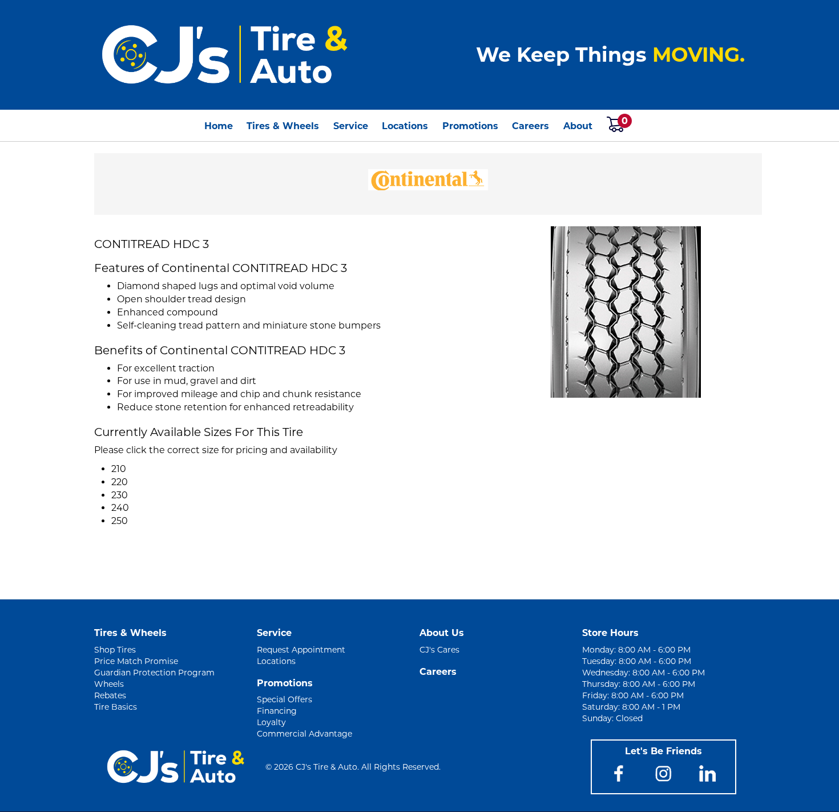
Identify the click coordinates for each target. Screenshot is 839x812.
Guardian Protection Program (154, 672)
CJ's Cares (439, 650)
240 (120, 507)
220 (119, 482)
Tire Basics (115, 707)
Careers (530, 126)
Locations (405, 126)
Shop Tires (115, 650)
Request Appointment (301, 650)
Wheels (109, 684)
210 (118, 468)
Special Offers (284, 699)
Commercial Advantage (304, 734)
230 (119, 495)
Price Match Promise (136, 661)
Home (218, 126)
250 (119, 520)
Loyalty (271, 722)
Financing (277, 711)
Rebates (110, 695)
